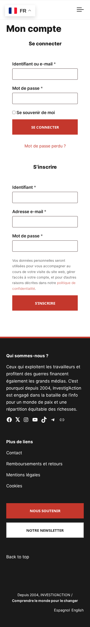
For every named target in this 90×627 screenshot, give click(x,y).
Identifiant (35, 187)
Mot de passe (38, 88)
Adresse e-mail (40, 211)
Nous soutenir (45, 510)
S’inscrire (45, 303)
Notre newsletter (45, 530)
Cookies (14, 485)
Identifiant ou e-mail (45, 63)
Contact (14, 452)
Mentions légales (23, 474)
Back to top (17, 556)
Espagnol (62, 610)
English (78, 610)
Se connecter (45, 127)
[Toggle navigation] (80, 9)
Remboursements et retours (34, 463)
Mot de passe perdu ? (45, 145)
